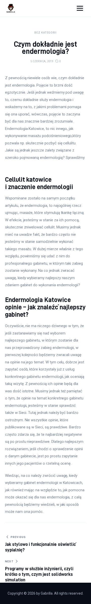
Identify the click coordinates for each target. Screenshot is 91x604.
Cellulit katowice (28, 179)
